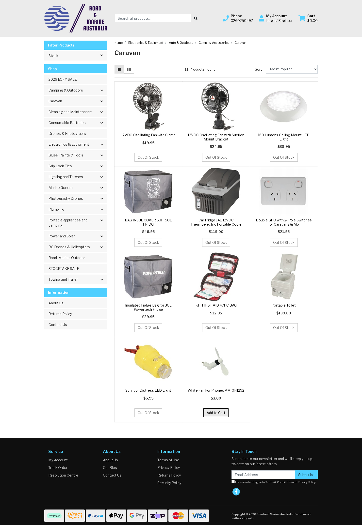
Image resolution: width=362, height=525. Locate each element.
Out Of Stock (148, 157)
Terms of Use (168, 460)
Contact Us (58, 325)
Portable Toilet (284, 305)
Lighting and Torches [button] (66, 177)
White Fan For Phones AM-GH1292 (216, 390)
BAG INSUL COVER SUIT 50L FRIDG (148, 222)
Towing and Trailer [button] (63, 279)
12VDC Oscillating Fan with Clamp (148, 135)
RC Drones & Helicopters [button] (69, 247)
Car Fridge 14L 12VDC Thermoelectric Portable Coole (216, 222)
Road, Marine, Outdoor (67, 258)
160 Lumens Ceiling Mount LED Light (284, 137)
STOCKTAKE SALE (64, 268)
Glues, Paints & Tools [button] (66, 155)
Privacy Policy (168, 467)
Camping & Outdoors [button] (66, 90)
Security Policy (169, 483)
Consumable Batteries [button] (67, 123)
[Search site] (196, 18)
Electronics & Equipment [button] (69, 144)
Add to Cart (216, 413)
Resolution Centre (63, 475)
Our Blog (110, 467)
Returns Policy (60, 314)
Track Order (57, 467)
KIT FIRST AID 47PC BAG (216, 305)
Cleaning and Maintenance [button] (70, 112)
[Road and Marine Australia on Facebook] (236, 491)
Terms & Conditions (278, 482)
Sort (258, 69)
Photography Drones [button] (66, 198)
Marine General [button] (61, 187)
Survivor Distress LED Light (148, 390)
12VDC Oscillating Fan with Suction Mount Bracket (216, 137)
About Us (56, 303)
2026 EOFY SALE (63, 79)
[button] (238, 18)
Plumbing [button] (56, 209)
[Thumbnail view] (119, 69)
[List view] (129, 69)
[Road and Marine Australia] (75, 18)
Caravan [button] (55, 101)
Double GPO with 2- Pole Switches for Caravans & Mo (284, 222)
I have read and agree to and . (275, 482)
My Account (58, 460)
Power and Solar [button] (62, 236)
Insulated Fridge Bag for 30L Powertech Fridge (148, 307)
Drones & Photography (67, 133)
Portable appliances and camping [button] (68, 222)
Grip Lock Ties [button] (60, 166)
